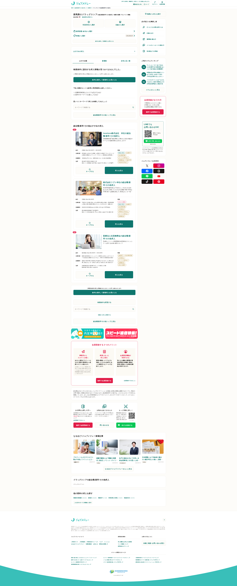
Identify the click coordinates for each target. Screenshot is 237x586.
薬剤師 (92, 498)
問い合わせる (104, 425)
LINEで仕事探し (124, 1)
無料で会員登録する (104, 380)
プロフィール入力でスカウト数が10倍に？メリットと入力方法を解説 (83, 458)
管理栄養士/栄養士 (115, 498)
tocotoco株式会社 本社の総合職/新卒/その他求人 (117, 134)
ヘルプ (101, 542)
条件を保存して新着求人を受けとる (104, 41)
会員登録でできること (129, 380)
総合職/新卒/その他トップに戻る (104, 115)
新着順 (104, 61)
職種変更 (131, 1)
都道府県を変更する (87, 17)
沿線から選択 (120, 25)
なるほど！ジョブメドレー (77, 544)
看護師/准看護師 (80, 498)
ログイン (155, 4)
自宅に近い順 (125, 61)
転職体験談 (89, 544)
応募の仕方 (150, 33)
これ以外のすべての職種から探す (83, 502)
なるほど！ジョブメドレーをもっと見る (118, 469)
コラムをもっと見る (153, 90)
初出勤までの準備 (152, 51)
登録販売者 (129, 498)
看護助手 (102, 498)
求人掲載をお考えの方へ (144, 1)
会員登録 (162, 4)
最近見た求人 (138, 4)
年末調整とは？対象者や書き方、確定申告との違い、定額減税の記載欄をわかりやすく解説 (152, 458)
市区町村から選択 (89, 25)
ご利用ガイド (136, 1)
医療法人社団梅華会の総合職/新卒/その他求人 (117, 237)
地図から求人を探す (154, 14)
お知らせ (95, 544)
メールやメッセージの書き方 (155, 45)
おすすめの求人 (78, 51)
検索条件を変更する (104, 302)
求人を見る (119, 170)
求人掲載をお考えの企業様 (125, 542)
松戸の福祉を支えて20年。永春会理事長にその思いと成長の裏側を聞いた (129, 459)
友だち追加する (127, 425)
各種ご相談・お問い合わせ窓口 (153, 543)
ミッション (107, 542)
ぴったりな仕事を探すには (155, 27)
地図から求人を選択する (104, 315)
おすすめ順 (83, 61)
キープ (147, 4)
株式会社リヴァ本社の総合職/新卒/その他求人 (117, 183)
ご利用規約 (82, 542)
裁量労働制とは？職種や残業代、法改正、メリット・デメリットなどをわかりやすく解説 (107, 459)
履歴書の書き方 (151, 39)
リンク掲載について (123, 544)
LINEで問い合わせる (154, 141)
